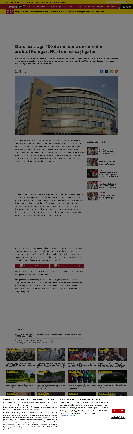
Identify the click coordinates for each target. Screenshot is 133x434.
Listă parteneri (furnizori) (67, 415)
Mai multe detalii (35, 409)
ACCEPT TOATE (119, 411)
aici (16, 423)
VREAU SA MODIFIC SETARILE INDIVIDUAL (118, 417)
